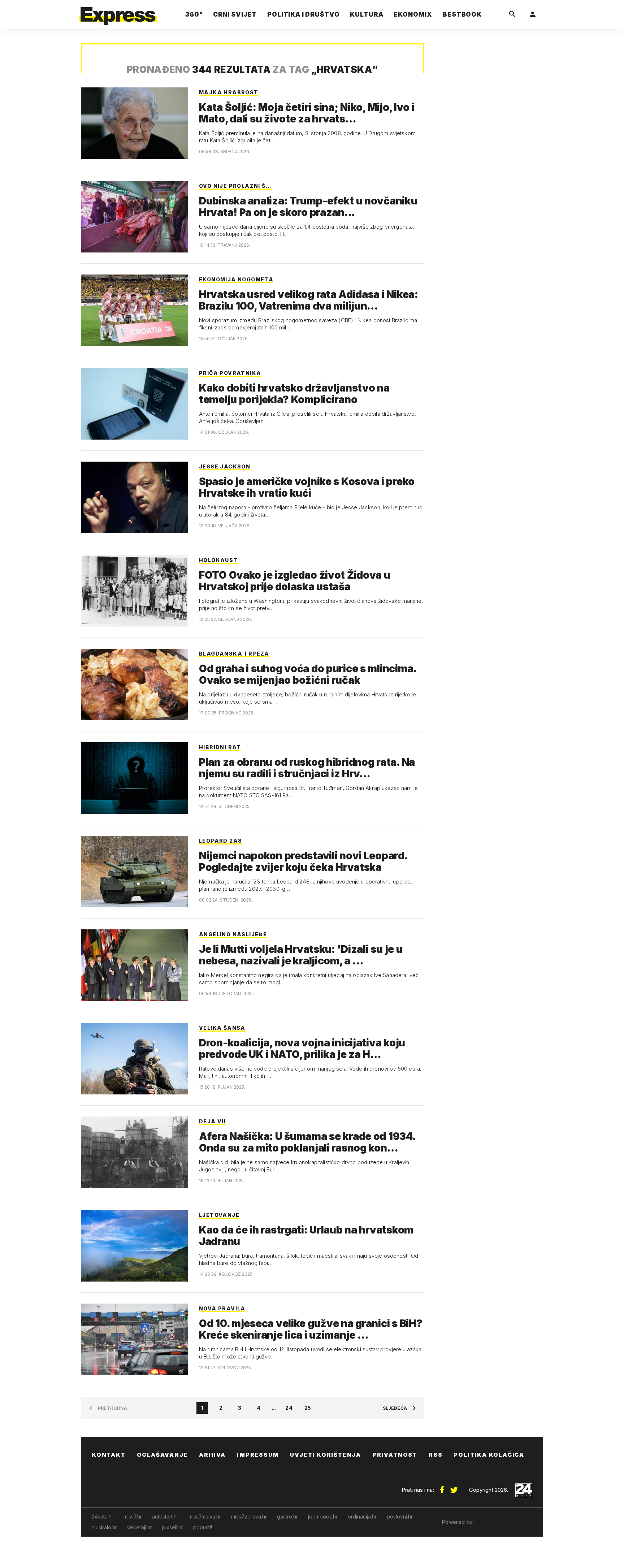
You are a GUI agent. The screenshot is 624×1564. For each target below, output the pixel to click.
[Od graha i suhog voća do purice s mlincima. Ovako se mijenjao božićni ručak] (134, 684)
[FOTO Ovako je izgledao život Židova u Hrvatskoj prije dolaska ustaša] (134, 591)
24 (288, 1408)
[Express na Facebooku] (442, 1487)
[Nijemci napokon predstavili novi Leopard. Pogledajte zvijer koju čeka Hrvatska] (134, 871)
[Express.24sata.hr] (118, 12)
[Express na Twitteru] (454, 1487)
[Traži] (512, 14)
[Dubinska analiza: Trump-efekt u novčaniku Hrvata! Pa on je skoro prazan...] (134, 216)
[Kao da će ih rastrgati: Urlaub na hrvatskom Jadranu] (134, 1246)
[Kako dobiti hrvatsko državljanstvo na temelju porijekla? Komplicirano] (134, 404)
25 (307, 1408)
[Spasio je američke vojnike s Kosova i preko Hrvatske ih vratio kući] (134, 497)
